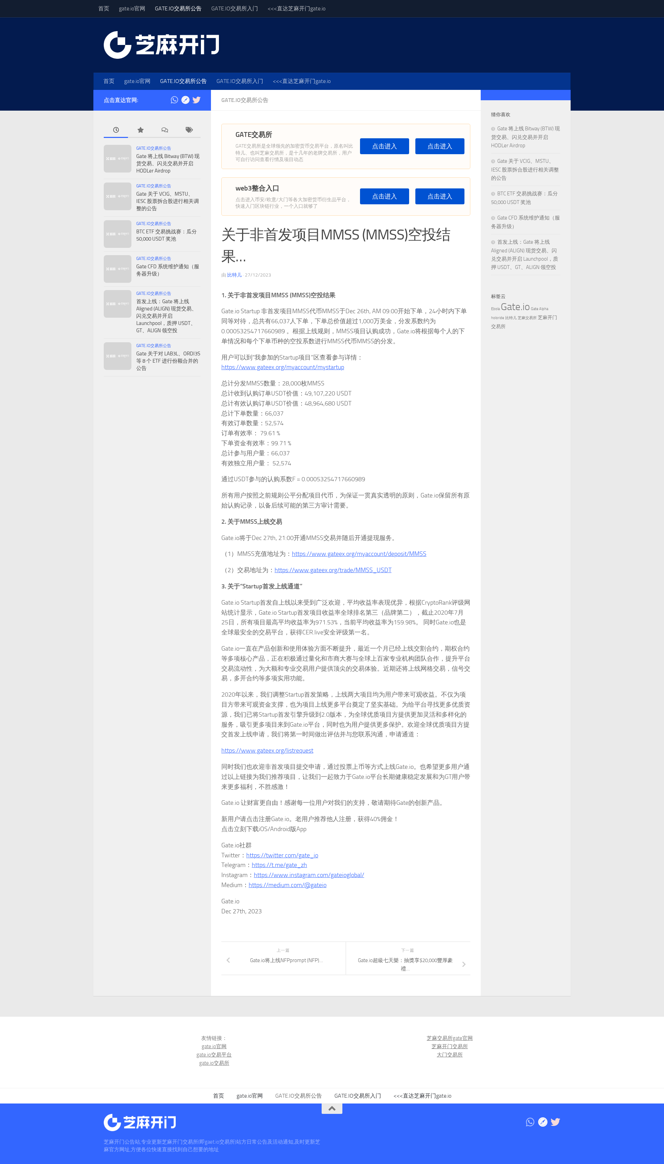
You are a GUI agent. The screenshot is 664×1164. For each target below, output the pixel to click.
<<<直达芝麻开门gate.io (296, 8)
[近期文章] (116, 130)
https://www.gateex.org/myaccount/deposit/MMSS (359, 554)
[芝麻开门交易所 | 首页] (161, 45)
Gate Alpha (539, 309)
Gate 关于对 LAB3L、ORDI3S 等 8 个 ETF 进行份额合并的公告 (168, 361)
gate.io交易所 (214, 1063)
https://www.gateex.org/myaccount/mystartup (282, 367)
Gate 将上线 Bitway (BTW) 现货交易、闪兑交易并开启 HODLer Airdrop (168, 163)
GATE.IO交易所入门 (234, 8)
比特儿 (234, 275)
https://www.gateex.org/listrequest (267, 750)
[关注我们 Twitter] (196, 100)
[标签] (188, 130)
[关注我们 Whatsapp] (174, 100)
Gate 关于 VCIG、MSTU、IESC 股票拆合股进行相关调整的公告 (167, 201)
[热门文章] (140, 130)
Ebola (495, 309)
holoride (497, 318)
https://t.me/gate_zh (279, 865)
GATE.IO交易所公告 (178, 8)
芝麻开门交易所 (450, 1046)
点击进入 (384, 146)
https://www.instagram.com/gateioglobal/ (309, 875)
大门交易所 (450, 1055)
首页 (103, 8)
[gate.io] (185, 100)
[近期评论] (164, 130)
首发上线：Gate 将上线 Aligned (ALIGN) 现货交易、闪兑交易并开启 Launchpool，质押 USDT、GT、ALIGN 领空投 (166, 316)
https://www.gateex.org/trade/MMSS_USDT (333, 570)
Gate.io (515, 307)
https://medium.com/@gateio (287, 885)
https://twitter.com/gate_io (282, 855)
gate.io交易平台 (214, 1055)
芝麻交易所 (527, 318)
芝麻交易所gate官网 (450, 1038)
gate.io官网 (132, 8)
